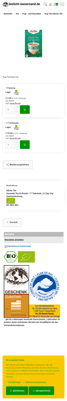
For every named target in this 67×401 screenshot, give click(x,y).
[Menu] (63, 4)
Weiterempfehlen (19, 164)
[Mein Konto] (50, 4)
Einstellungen (14, 382)
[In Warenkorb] (25, 109)
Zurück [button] (13, 222)
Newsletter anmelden (14, 240)
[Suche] (45, 4)
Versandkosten (15, 103)
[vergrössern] (33, 43)
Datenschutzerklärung (35, 382)
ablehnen (18, 390)
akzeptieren (43, 390)
